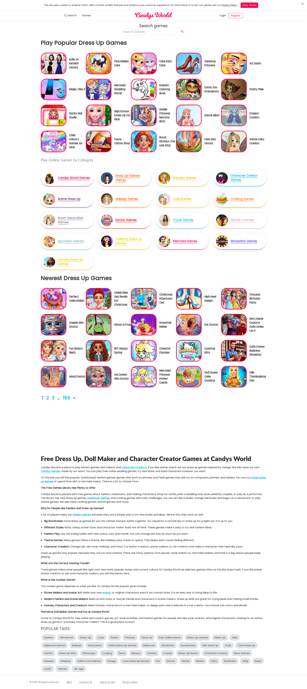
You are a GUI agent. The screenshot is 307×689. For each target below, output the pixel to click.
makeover (149, 645)
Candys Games (50, 471)
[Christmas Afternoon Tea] (144, 298)
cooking (107, 653)
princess (130, 637)
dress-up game (188, 653)
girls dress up (210, 645)
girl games (66, 637)
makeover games (98, 498)
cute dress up (246, 645)
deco (122, 653)
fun (158, 661)
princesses (89, 653)
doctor (171, 661)
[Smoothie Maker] (144, 324)
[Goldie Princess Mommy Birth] (144, 115)
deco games (242, 653)
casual (167, 653)
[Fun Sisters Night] (53, 350)
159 (66, 398)
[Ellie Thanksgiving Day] (234, 376)
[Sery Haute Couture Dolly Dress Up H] (234, 324)
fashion (48, 637)
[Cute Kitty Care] (144, 63)
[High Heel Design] (189, 298)
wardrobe (230, 661)
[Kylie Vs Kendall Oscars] (53, 63)
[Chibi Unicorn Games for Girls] (53, 141)
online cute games (89, 661)
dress (258, 661)
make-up (220, 637)
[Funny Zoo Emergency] (189, 89)
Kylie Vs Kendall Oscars (74, 63)
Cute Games (182, 199)
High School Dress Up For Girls (122, 115)
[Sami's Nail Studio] (53, 115)
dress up (147, 637)
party (214, 661)
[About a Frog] (98, 324)
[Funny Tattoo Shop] (98, 141)
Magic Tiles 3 (77, 89)
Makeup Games (126, 199)
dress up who (67, 653)
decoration (95, 645)
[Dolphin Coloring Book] (144, 89)
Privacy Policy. (229, 5)
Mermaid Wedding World (120, 89)
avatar (106, 592)
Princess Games (184, 178)
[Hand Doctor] (53, 376)
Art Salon (255, 63)
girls (234, 637)
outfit (47, 668)
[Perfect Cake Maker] (53, 298)
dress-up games (197, 637)
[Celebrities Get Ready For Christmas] (98, 298)
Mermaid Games (185, 241)
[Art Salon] (234, 63)
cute (101, 637)
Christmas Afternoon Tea (165, 298)
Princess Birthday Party (254, 298)
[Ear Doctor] (189, 324)
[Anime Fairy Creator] (234, 141)
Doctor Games (126, 220)
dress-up (85, 637)
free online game (170, 637)
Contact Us (85, 682)
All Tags (78, 668)
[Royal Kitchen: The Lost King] (144, 141)
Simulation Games (244, 241)
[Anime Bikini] (189, 115)
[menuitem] (71, 15)
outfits (48, 653)
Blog (69, 682)
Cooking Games (242, 199)
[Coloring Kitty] (189, 350)
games (62, 668)
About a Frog (122, 324)
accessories (188, 645)
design (112, 661)
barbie (200, 661)
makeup (76, 645)
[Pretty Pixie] (234, 89)
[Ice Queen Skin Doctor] (98, 376)
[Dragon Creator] (234, 115)
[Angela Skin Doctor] (53, 324)
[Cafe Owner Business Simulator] (234, 350)
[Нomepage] (153, 15)
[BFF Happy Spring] (98, 350)
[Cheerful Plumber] (144, 350)
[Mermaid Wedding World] (98, 89)
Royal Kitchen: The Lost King (167, 141)
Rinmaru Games (242, 220)
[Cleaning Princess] (189, 63)
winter (186, 661)
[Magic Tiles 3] (53, 89)
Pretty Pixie (256, 89)
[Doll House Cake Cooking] (189, 376)
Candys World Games (74, 178)
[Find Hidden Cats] (98, 63)
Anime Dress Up (69, 199)
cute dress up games (135, 661)
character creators (134, 467)
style (228, 645)
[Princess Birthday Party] (234, 298)
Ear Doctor (211, 324)
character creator (216, 653)
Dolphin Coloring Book (164, 89)
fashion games (82, 514)
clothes (152, 653)
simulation (167, 645)
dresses (49, 661)
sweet (114, 637)
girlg (245, 661)
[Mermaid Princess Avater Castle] (144, 376)
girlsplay (65, 661)
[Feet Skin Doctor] (189, 141)
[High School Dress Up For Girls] (98, 115)
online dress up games (122, 645)
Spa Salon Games (71, 241)
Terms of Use (107, 682)
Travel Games (183, 220)
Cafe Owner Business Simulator (257, 350)
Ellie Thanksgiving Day (257, 376)
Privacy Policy (130, 682)
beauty (136, 653)
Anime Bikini (211, 115)
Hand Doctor (77, 376)
